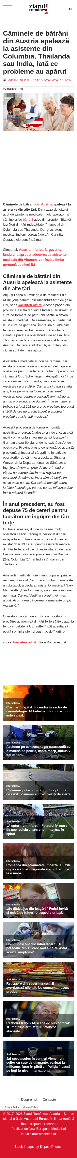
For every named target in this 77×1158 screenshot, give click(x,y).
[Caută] (70, 8)
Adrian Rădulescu (19, 80)
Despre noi (29, 1099)
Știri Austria (42, 80)
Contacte (49, 1099)
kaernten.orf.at (24, 642)
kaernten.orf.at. (30, 305)
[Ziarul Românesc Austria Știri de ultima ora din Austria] (38, 9)
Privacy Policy (12, 1107)
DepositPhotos (51, 1147)
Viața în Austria (61, 80)
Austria (47, 204)
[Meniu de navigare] (7, 9)
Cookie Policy (30, 1107)
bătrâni (28, 219)
